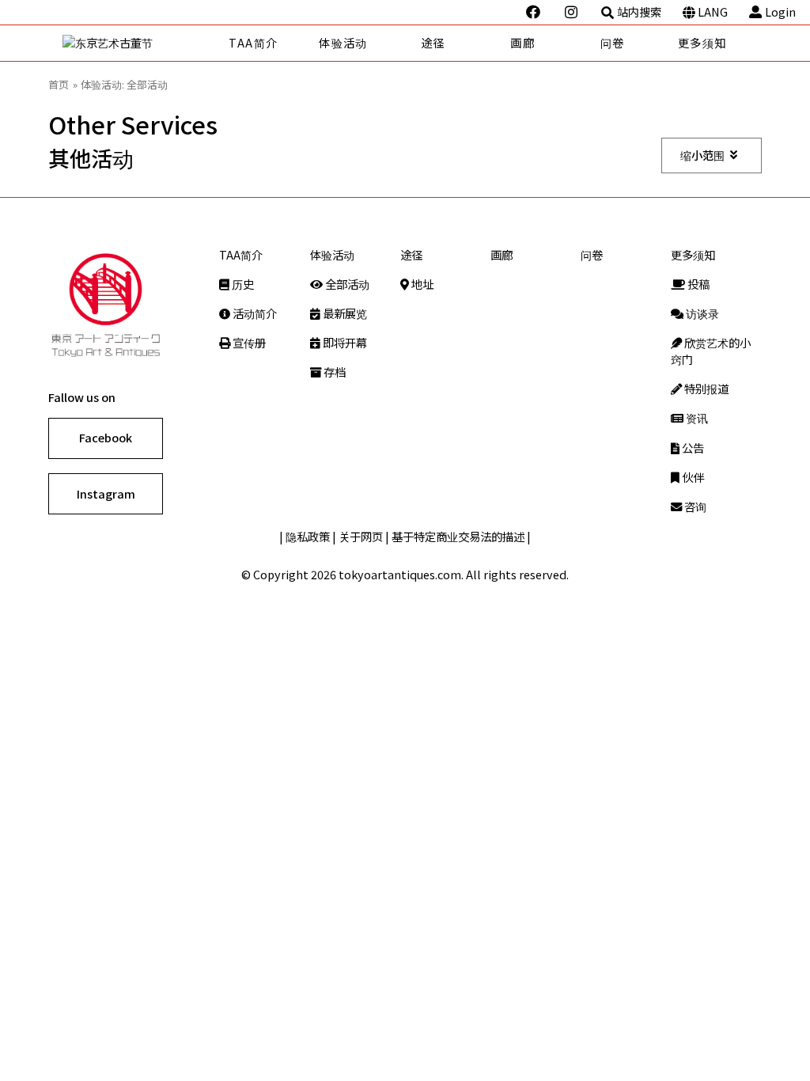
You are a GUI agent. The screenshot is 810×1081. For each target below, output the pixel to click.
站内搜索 (639, 12)
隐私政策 (308, 536)
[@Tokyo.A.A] (534, 12)
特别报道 (705, 388)
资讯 (695, 417)
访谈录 (701, 313)
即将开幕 (343, 342)
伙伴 (691, 476)
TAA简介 (253, 42)
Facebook (105, 437)
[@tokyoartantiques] (573, 12)
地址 (421, 283)
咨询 (694, 506)
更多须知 (702, 42)
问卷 (612, 42)
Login (780, 12)
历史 (241, 283)
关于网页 (361, 536)
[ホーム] (135, 43)
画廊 (522, 42)
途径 (433, 42)
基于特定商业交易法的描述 (458, 536)
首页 (58, 84)
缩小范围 (702, 154)
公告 (691, 447)
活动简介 (253, 313)
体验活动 (343, 42)
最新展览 (343, 313)
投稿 (697, 283)
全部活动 (346, 283)
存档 (333, 371)
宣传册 (248, 342)
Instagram (106, 493)
